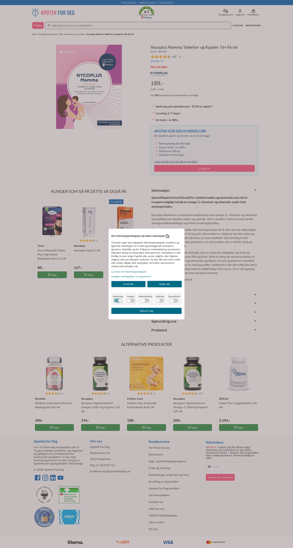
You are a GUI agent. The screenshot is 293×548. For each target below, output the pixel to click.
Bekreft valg (146, 310)
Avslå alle (128, 284)
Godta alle (164, 284)
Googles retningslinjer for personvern (131, 276)
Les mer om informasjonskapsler (128, 271)
